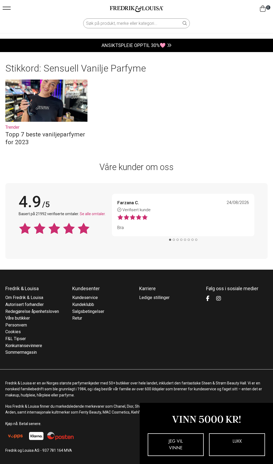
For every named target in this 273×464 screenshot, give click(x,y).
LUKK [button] (237, 441)
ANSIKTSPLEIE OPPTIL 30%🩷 (134, 45)
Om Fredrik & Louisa (24, 297)
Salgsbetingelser (88, 311)
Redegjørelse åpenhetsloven (32, 311)
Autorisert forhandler (24, 304)
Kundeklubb (83, 304)
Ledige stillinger (154, 297)
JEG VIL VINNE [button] (175, 444)
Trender (12, 127)
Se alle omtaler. (93, 214)
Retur (77, 318)
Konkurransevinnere (23, 345)
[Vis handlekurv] (263, 9)
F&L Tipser (15, 338)
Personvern (16, 325)
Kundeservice (85, 297)
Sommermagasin (21, 352)
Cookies (13, 331)
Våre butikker (17, 318)
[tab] (170, 240)
